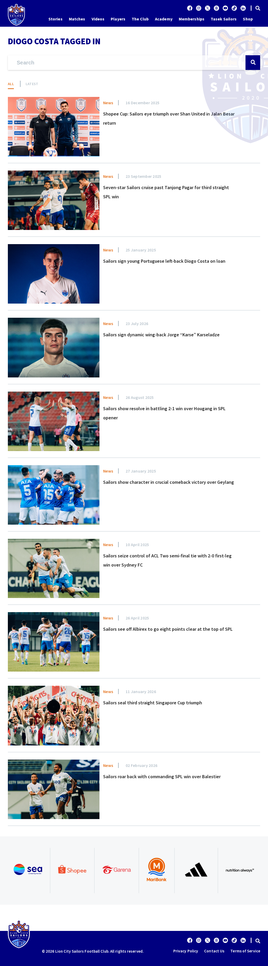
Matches (77, 18)
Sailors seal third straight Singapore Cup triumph (152, 703)
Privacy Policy (185, 950)
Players (118, 18)
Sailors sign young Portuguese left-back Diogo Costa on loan (164, 261)
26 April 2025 (137, 618)
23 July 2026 (137, 323)
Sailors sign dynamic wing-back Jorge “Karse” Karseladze (161, 335)
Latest (32, 83)
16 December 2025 (142, 102)
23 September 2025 (143, 176)
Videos (98, 18)
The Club (140, 18)
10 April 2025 (137, 544)
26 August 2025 (140, 397)
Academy (163, 18)
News (108, 102)
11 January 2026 (141, 691)
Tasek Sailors (224, 18)
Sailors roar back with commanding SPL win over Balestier (162, 776)
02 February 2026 (141, 765)
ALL (11, 83)
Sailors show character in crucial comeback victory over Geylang (168, 482)
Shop (248, 18)
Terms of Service (245, 950)
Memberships (191, 18)
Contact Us (214, 950)
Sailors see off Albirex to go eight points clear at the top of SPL (168, 629)
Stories (55, 18)
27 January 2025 (141, 471)
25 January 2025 (141, 250)
